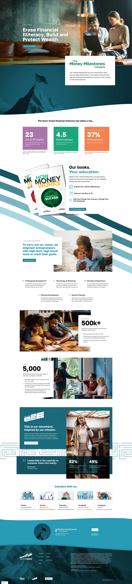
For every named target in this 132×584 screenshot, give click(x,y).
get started (49, 560)
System (41, 556)
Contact (95, 529)
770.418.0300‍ (97, 567)
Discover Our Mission (29, 46)
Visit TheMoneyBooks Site (78, 209)
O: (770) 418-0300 (63, 531)
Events (48, 556)
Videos (40, 560)
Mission (41, 553)
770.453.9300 (93, 570)
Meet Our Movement (31, 443)
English (3, 582)
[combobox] (4, 582)
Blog (40, 563)
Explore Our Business (29, 260)
